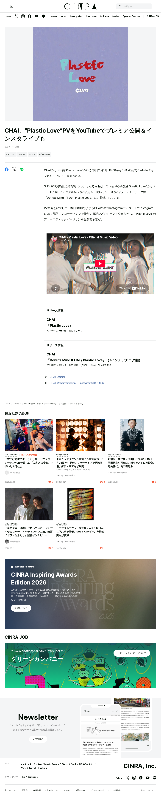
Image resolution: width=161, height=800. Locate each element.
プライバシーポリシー (100, 790)
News (64, 16)
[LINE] (43, 16)
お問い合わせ (81, 790)
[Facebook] (29, 16)
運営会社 (25, 790)
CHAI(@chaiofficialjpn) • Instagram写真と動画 (77, 383)
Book (73, 764)
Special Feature (131, 16)
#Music (22, 154)
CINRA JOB (153, 16)
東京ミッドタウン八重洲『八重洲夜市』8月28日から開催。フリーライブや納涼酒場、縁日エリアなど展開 (79, 462)
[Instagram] (23, 16)
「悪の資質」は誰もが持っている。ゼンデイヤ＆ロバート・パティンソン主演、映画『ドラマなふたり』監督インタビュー (29, 531)
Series (115, 16)
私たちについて (11, 790)
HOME (7, 404)
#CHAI (32, 154)
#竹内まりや (44, 154)
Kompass (33, 777)
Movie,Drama (51, 764)
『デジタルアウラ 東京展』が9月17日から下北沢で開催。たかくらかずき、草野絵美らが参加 (80, 531)
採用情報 (37, 790)
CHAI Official (57, 376)
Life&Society (86, 764)
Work (23, 768)
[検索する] (119, 6)
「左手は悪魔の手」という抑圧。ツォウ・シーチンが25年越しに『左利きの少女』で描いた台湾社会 (29, 462)
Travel (32, 768)
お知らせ (67, 790)
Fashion (42, 768)
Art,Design (36, 764)
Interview (91, 16)
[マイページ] (11, 6)
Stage (65, 764)
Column (104, 16)
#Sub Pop (10, 154)
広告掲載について (52, 790)
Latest (53, 16)
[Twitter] (16, 16)
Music (16, 404)
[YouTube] (36, 16)
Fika (22, 777)
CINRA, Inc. (139, 766)
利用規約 (117, 790)
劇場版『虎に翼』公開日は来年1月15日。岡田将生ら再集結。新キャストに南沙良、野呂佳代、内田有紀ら (132, 462)
